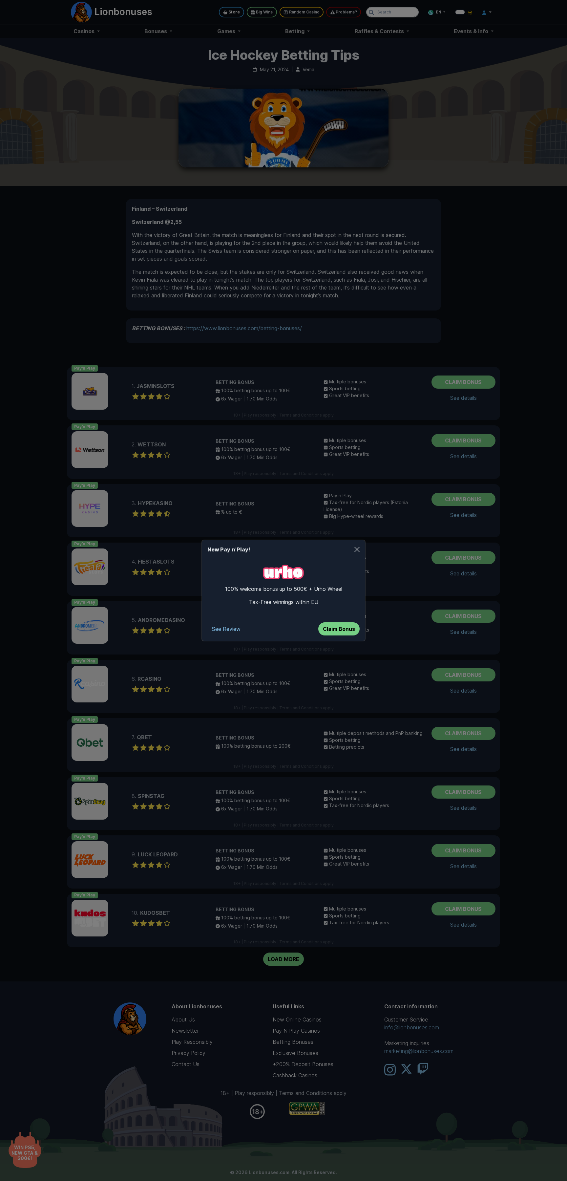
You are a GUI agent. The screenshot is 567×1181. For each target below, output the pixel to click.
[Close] (357, 549)
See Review (226, 629)
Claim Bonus (339, 629)
